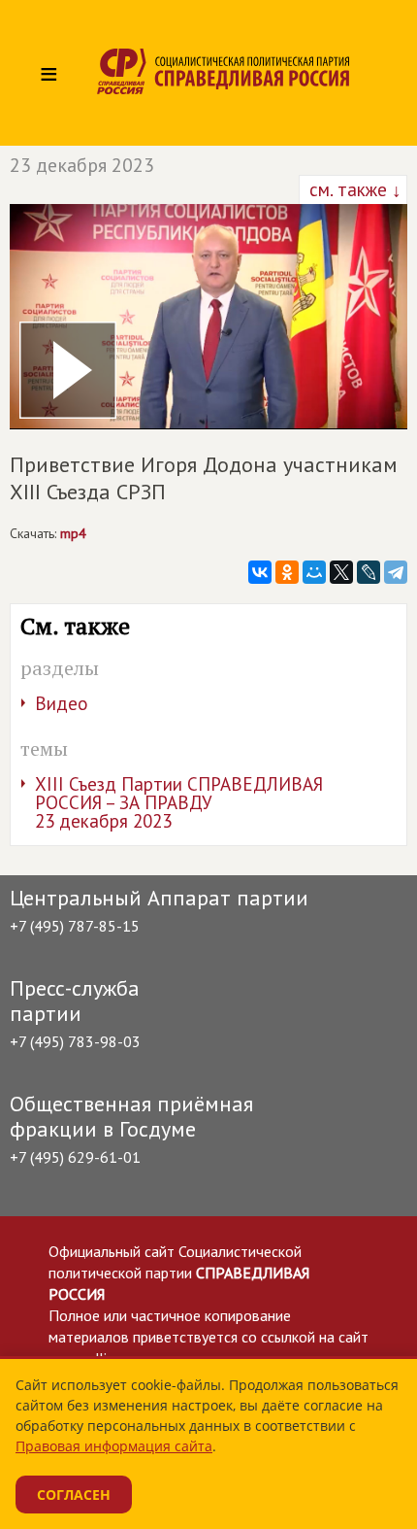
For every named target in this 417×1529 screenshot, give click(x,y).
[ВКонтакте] (260, 572)
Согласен (74, 1494)
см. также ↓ (353, 189)
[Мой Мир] (314, 572)
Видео (61, 703)
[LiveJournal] (368, 572)
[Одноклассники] (287, 572)
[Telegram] (395, 572)
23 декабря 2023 (82, 165)
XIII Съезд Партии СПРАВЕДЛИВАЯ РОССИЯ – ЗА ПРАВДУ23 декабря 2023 (179, 802)
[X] (341, 572)
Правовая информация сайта (114, 1446)
